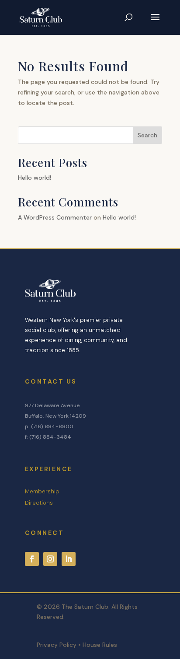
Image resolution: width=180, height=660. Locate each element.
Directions (39, 502)
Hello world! (34, 178)
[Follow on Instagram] (50, 559)
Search (147, 135)
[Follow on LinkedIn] (69, 559)
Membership (42, 491)
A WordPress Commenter (55, 217)
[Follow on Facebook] (32, 559)
